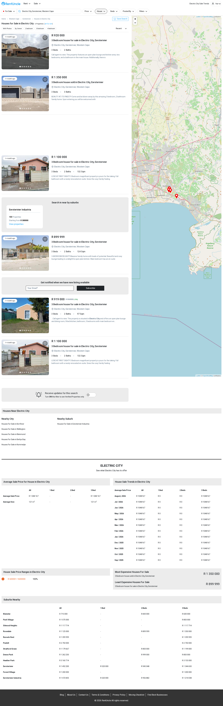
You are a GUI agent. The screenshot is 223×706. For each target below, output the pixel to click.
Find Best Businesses (158, 695)
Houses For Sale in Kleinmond (13, 434)
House (99, 11)
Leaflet (198, 17)
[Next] (45, 51)
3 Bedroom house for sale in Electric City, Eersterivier (89, 51)
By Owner (18, 28)
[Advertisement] (65, 136)
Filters (141, 11)
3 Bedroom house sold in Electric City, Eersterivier (89, 93)
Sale (36, 3)
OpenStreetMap (208, 17)
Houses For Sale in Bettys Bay (14, 439)
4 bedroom (51, 28)
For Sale (8, 11)
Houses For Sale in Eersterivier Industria (73, 424)
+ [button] (135, 19)
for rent (49, 24)
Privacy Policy (119, 695)
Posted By (127, 11)
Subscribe (90, 288)
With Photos (7, 28)
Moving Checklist (136, 695)
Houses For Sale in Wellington (13, 429)
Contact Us (83, 695)
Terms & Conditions (100, 695)
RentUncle (11, 3)
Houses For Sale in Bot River (13, 424)
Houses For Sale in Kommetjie (14, 445)
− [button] (135, 22)
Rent (25, 3)
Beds (112, 11)
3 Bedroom (40, 28)
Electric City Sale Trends (199, 4)
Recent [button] (119, 28)
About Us (71, 695)
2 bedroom (29, 28)
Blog (62, 695)
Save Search (122, 19)
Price (87, 11)
